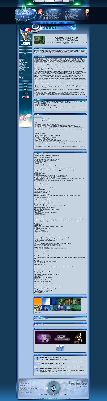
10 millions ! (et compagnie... (52, 15)
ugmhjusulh (85, 383)
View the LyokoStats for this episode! (41, 324)
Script (72, 42)
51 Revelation (21, 77)
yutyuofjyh (79, 384)
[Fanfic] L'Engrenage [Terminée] (70, 14)
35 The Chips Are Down (23, 62)
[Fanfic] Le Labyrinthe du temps (70, 13)
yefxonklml (79, 381)
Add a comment (65, 373)
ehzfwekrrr (85, 384)
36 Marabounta (22, 63)
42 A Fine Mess (22, 69)
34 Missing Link (22, 61)
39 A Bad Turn (22, 66)
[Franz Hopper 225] (38, 304)
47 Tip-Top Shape (22, 73)
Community (79, 42)
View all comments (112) (56, 373)
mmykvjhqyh (78, 383)
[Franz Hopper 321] (61, 310)
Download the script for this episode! (41, 318)
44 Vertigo (21, 71)
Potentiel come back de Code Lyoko (71, 16)
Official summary (50, 42)
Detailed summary (57, 42)
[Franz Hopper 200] (46, 310)
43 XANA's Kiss (22, 70)
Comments (84, 42)
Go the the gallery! (38, 312)
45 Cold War (21, 72)
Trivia (66, 42)
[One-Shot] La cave (68, 12)
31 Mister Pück (22, 58)
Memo (62, 42)
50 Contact (21, 76)
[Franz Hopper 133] (77, 304)
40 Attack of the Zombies (24, 67)
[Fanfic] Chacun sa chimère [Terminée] (72, 19)
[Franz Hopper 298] (53, 310)
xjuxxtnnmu (73, 384)
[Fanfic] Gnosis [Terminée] (69, 17)
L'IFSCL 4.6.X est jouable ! (51, 16)
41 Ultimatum (21, 68)
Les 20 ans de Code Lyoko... (53, 19)
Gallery (75, 42)
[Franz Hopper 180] (61, 304)
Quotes (68, 42)
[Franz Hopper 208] (69, 304)
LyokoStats (66, 43)
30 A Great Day (22, 57)
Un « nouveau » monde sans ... (54, 17)
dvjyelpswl (85, 381)
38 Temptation (22, 65)
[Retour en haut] (35, 49)
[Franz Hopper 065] (38, 310)
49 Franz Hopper (22, 75)
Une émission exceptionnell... (53, 12)
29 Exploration (22, 56)
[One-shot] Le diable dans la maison (71, 15)
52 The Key (21, 78)
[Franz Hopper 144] (77, 310)
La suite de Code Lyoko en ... (53, 11)
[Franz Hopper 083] (69, 310)
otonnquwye (72, 381)
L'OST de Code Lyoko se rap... (53, 13)
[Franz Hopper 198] (46, 304)
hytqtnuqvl (72, 383)
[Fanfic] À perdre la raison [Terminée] (71, 11)
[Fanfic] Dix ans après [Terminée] (71, 18)
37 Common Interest (23, 64)
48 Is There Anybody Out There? (25, 74)
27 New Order (22, 55)
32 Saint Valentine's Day (23, 59)
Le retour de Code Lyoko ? (53, 18)
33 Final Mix (21, 60)
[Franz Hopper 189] (53, 304)
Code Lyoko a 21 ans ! (49, 14)
